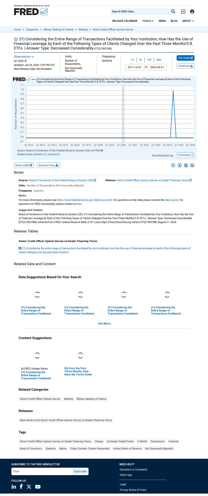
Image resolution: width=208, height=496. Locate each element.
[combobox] (139, 11)
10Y (149, 59)
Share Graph (22, 165)
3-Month (142, 441)
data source (171, 200)
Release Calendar (124, 20)
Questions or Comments (133, 469)
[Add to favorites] (16, 39)
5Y (140, 59)
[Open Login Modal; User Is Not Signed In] (192, 12)
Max (158, 59)
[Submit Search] (173, 11)
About (187, 20)
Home (17, 29)
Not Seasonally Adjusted (159, 448)
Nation (63, 448)
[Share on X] (173, 165)
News (162, 20)
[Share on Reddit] (186, 165)
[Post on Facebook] (180, 165)
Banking (83, 29)
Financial (173, 441)
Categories (32, 29)
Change (99, 441)
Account (47, 165)
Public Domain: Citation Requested (90, 448)
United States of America (127, 448)
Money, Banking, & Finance (58, 29)
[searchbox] (140, 11)
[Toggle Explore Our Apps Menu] (183, 12)
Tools (147, 20)
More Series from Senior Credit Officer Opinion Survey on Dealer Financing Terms (66, 420)
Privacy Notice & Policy (133, 489)
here (79, 203)
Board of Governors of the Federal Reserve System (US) (61, 180)
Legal (123, 484)
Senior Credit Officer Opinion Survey (113, 29)
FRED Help (126, 475)
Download (184, 65)
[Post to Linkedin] (192, 165)
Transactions (157, 441)
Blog (174, 20)
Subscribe (80, 471)
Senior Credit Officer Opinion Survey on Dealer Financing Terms (153, 180)
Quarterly (51, 448)
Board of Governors (31, 448)
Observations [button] (22, 56)
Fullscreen (184, 155)
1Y (132, 59)
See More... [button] (105, 323)
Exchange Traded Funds (120, 441)
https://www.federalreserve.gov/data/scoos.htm (84, 200)
